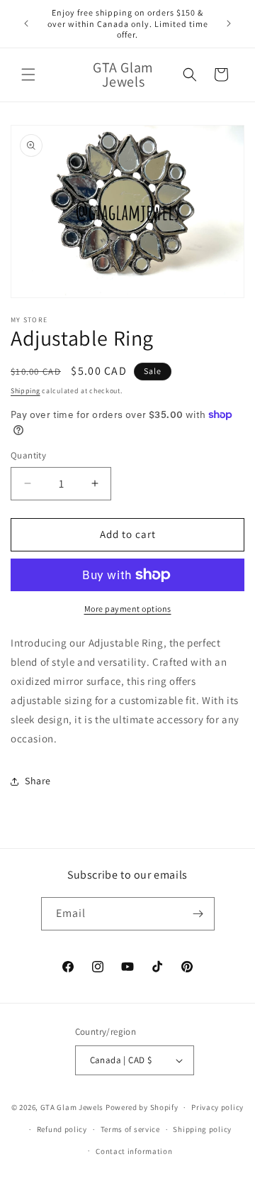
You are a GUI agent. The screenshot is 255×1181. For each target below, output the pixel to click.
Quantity (28, 455)
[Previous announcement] (26, 23)
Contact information (134, 1151)
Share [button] (38, 780)
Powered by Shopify (142, 1107)
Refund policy (62, 1129)
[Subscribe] (198, 913)
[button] (28, 74)
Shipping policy (202, 1129)
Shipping (25, 390)
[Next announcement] (228, 23)
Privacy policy (217, 1107)
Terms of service (130, 1129)
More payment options (127, 608)
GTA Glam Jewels (72, 1107)
